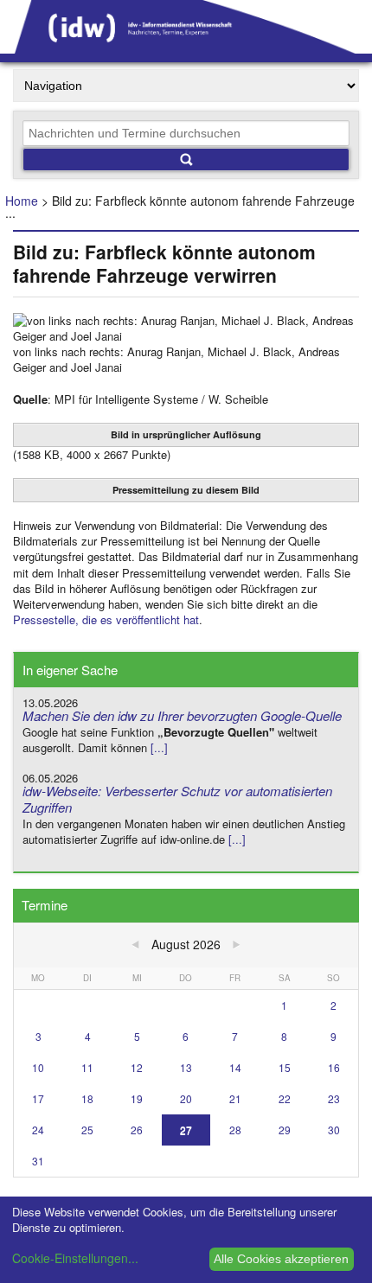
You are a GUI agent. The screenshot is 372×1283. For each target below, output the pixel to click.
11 (87, 1067)
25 (87, 1129)
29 (285, 1129)
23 (334, 1098)
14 (235, 1067)
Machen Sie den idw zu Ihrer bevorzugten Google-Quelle (182, 715)
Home (21, 200)
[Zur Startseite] (186, 47)
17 (38, 1098)
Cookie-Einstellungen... (75, 1258)
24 (38, 1129)
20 (186, 1098)
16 (334, 1067)
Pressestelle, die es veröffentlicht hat (106, 619)
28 (235, 1129)
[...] (159, 747)
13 (186, 1067)
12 (137, 1067)
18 (87, 1098)
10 (38, 1067)
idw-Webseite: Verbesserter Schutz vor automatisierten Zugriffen (177, 799)
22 (285, 1098)
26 (137, 1129)
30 (334, 1129)
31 (38, 1160)
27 (186, 1129)
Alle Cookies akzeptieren (281, 1259)
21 (235, 1098)
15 (285, 1067)
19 (137, 1098)
